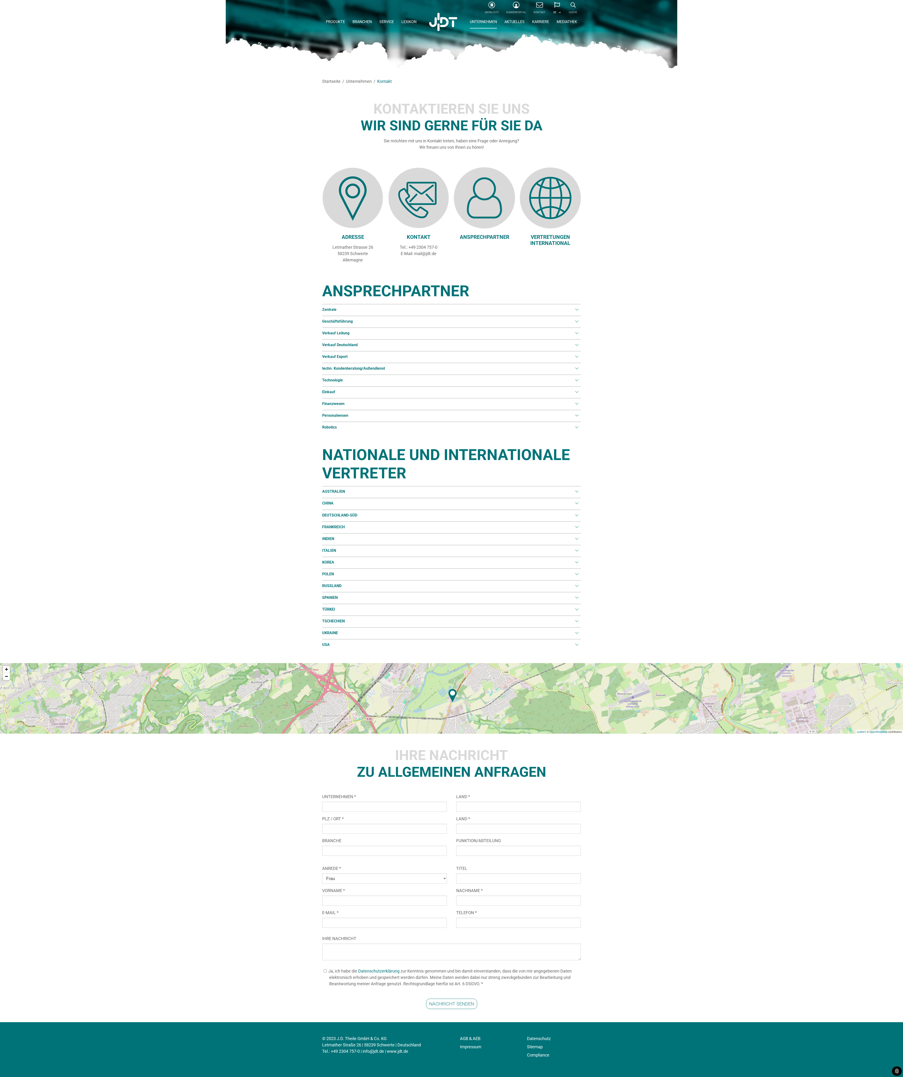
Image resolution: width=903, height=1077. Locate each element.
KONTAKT (419, 237)
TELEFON (466, 912)
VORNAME (333, 890)
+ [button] (6, 669)
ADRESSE (353, 237)
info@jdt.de (373, 1051)
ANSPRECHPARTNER (484, 237)
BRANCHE (331, 840)
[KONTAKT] (418, 197)
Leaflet (861, 731)
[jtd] (443, 22)
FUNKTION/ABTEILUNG (478, 840)
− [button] (6, 676)
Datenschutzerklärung (379, 971)
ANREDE (331, 868)
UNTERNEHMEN (339, 796)
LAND (463, 796)
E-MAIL (330, 912)
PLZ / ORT (333, 818)
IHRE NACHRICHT (339, 938)
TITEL (461, 868)
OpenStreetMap (878, 731)
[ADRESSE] (352, 197)
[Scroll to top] (892, 1066)
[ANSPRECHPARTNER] (484, 197)
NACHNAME (469, 890)
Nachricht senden (451, 1004)
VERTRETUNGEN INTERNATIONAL (550, 240)
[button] (557, 9)
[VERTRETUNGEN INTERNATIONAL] (550, 197)
